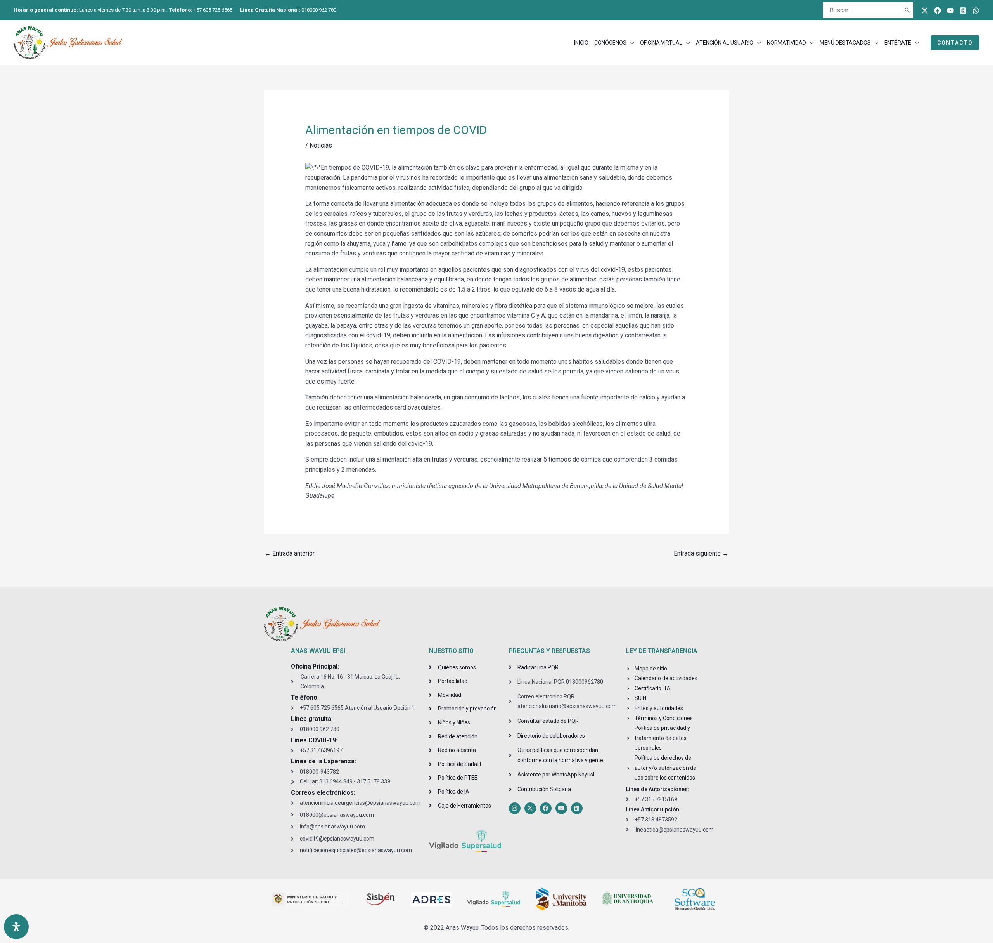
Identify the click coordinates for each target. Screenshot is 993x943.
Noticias (321, 145)
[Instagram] (963, 10)
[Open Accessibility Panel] (16, 926)
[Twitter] (924, 10)
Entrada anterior (290, 553)
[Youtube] (950, 10)
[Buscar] (907, 10)
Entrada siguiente (701, 553)
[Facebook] (937, 10)
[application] (630, 42)
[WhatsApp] (975, 10)
